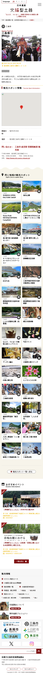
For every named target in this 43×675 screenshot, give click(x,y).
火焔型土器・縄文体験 (9, 597)
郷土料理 (33, 590)
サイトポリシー (29, 669)
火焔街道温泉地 (25, 597)
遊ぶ (36, 597)
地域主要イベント (24, 594)
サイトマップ (14, 669)
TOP (3, 20)
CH (24, 1)
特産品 (24, 590)
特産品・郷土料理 (10, 590)
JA (14, 1)
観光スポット (8, 594)
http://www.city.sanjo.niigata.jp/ (18, 158)
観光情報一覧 (9, 20)
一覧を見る (19, 561)
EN (19, 1)
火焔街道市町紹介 (28, 587)
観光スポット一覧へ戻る (22, 472)
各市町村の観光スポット (21, 20)
